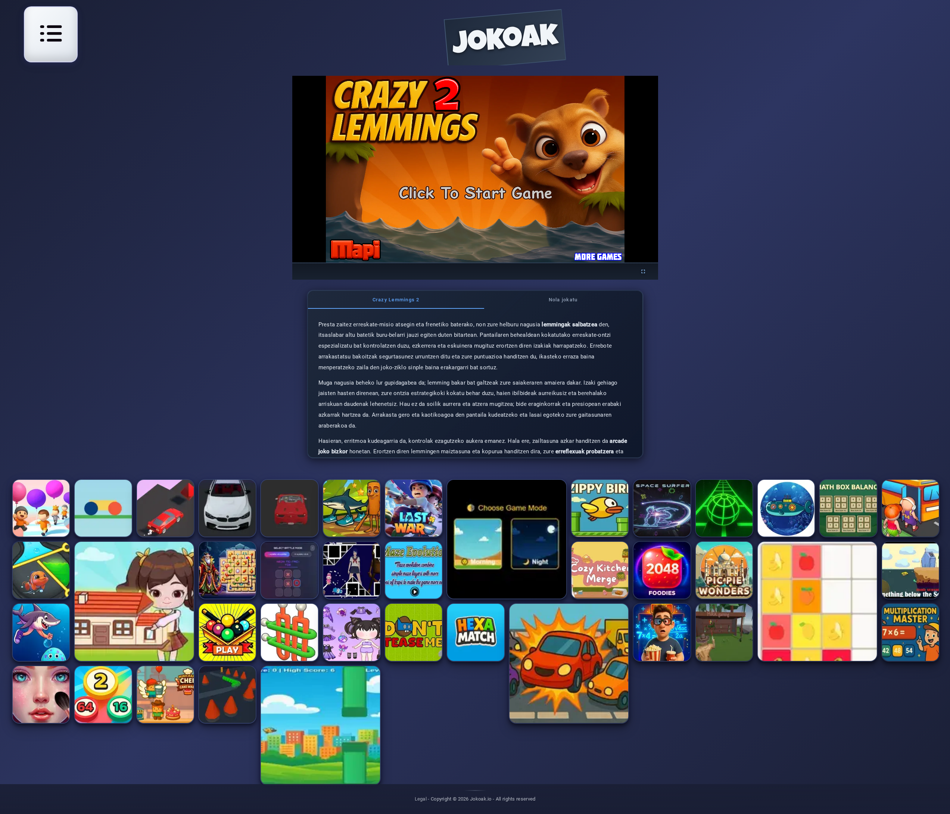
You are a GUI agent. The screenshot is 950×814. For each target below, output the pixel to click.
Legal (421, 799)
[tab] (396, 300)
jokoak (505, 42)
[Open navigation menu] (51, 33)
